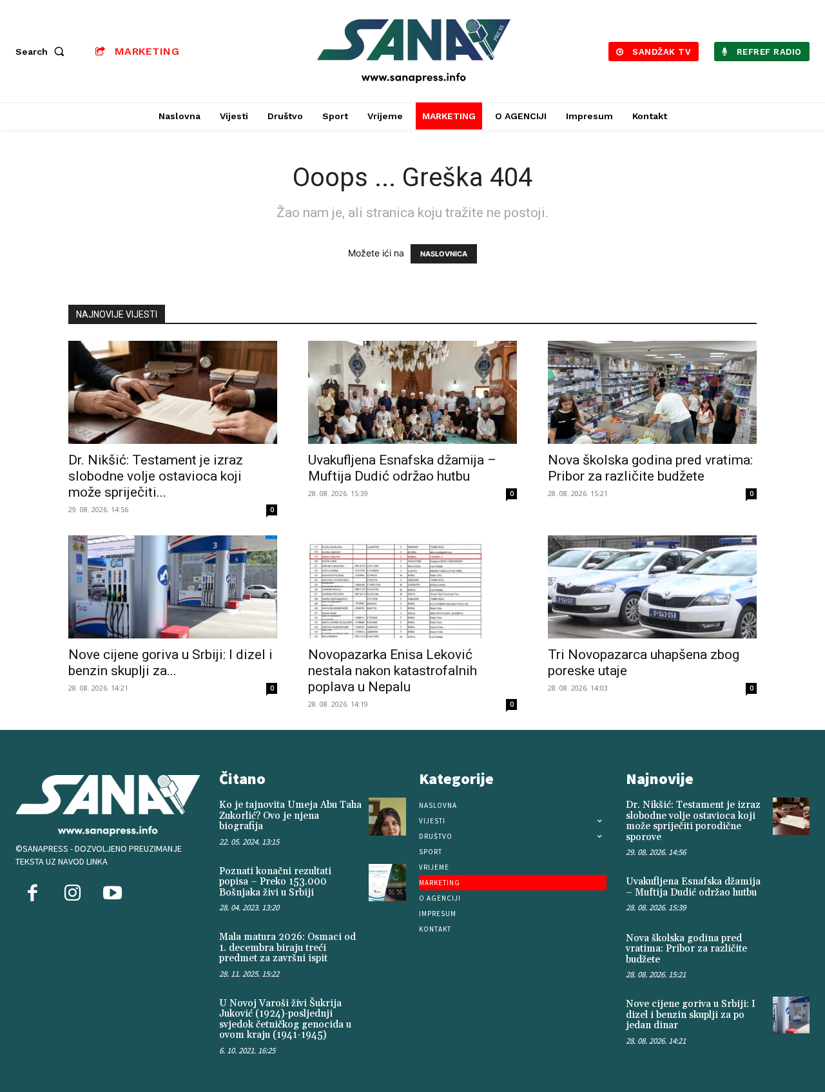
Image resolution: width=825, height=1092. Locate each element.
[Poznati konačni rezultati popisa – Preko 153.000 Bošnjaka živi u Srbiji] (387, 882)
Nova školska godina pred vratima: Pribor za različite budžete (650, 468)
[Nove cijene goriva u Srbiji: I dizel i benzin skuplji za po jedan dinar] (172, 586)
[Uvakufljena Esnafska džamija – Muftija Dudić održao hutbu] (412, 392)
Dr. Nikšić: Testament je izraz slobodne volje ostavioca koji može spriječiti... (155, 476)
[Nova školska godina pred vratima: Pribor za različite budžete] (652, 392)
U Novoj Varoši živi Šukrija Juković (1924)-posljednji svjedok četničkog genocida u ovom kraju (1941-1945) (285, 1019)
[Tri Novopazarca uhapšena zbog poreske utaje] (652, 586)
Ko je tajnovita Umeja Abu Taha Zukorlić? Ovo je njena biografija (290, 815)
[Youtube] (112, 894)
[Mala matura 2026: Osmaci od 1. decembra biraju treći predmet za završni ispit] (387, 948)
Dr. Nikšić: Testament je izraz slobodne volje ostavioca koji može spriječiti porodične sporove (693, 821)
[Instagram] (72, 894)
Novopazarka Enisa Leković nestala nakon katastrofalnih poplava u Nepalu (392, 670)
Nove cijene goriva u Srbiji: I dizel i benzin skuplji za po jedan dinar (690, 1014)
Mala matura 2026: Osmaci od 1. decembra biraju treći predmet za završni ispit (287, 947)
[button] (42, 51)
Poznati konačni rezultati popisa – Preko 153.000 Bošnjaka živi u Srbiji (275, 882)
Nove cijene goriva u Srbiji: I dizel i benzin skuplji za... (170, 662)
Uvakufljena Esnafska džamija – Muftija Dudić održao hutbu (402, 468)
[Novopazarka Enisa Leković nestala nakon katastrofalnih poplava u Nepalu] (412, 586)
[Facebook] (32, 894)
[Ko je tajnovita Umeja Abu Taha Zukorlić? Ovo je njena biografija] (387, 816)
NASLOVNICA (443, 253)
